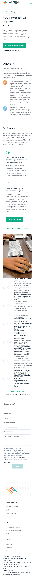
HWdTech (8, 12)
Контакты (9, 547)
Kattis (7, 510)
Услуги (14, 12)
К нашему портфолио (12, 50)
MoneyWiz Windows (12, 506)
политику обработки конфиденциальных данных (15, 459)
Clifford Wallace (11, 513)
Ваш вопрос (9, 432)
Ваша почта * (9, 404)
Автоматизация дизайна (14, 530)
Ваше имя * (8, 413)
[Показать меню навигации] (30, 3)
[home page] (17, 491)
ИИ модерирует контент (13, 527)
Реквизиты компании (13, 551)
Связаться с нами (14, 219)
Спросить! (17, 466)
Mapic (8, 517)
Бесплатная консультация (14, 45)
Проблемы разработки (13, 534)
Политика (9, 544)
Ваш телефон (9, 423)
